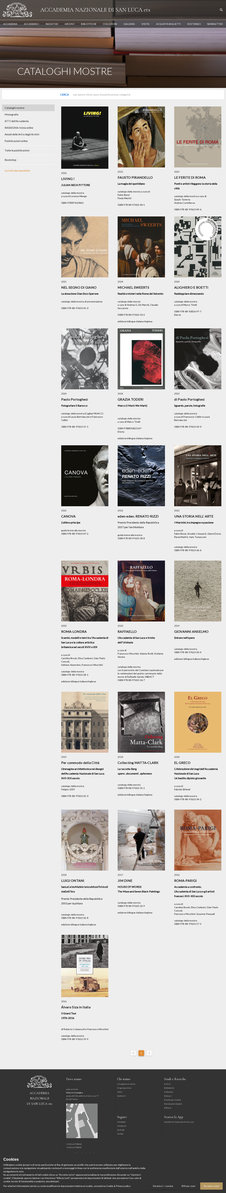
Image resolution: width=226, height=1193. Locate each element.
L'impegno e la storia (126, 1084)
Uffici (119, 1092)
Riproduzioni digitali (173, 1104)
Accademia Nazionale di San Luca (95, 10)
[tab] (10, 24)
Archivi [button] (70, 24)
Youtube (121, 1130)
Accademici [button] (31, 24)
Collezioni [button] (110, 24)
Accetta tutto (211, 1186)
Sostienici (121, 1096)
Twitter (120, 1134)
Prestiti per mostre (172, 1100)
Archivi (167, 1084)
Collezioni (168, 1092)
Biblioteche (169, 1088)
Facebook (121, 1122)
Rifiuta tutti (188, 1186)
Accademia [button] (10, 24)
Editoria (167, 1108)
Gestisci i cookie (163, 1186)
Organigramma (124, 1088)
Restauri (168, 1096)
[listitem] (28, 107)
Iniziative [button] (51, 24)
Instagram (122, 1126)
